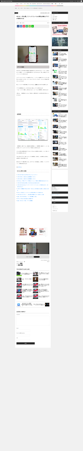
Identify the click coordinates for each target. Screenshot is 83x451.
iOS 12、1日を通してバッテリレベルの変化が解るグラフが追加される (30, 192)
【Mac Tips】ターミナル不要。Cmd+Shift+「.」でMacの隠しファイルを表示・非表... (63, 143)
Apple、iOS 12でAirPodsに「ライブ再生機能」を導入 (27, 196)
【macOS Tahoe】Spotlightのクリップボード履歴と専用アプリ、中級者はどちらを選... (63, 60)
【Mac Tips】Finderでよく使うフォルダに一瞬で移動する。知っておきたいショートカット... (63, 121)
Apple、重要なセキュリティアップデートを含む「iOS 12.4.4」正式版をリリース (44, 274)
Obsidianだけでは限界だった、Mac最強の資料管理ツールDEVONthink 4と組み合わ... (63, 154)
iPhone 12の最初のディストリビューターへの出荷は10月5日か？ (27, 274)
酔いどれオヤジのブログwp (6, 1)
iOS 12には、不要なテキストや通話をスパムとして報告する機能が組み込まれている (32, 180)
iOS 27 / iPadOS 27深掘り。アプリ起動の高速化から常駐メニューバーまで (63, 54)
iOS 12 (21, 263)
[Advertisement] (32, 36)
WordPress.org (55, 210)
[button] (81, 1)
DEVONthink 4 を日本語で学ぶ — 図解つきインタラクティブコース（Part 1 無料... (63, 132)
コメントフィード (55, 208)
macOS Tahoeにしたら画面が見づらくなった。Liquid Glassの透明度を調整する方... (63, 116)
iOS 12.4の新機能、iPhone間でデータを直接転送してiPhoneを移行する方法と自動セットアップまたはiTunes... (27, 291)
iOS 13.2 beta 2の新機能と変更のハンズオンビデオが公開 (44, 279)
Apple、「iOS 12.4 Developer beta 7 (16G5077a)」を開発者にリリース (27, 296)
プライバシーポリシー (56, 194)
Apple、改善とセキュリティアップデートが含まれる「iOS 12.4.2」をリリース (27, 285)
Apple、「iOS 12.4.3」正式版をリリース (27, 279)
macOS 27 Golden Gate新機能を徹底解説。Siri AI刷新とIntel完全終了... (63, 89)
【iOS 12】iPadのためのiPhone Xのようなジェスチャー (27, 174)
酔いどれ (18, 261)
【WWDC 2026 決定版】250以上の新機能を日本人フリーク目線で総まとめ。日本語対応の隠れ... (63, 66)
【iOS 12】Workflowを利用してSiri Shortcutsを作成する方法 (28, 182)
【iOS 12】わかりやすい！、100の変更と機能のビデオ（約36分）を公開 (30, 194)
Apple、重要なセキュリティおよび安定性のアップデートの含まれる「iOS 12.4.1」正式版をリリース (44, 285)
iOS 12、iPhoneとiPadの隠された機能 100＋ (25, 198)
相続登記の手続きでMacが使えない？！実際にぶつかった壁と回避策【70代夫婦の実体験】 (63, 165)
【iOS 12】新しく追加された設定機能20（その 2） (26, 178)
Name (17, 328)
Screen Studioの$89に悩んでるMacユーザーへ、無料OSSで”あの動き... (63, 138)
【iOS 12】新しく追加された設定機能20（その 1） (26, 176)
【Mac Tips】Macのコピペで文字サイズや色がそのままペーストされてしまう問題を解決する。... (63, 94)
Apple (19, 275)
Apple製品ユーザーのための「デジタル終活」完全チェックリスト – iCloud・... (63, 160)
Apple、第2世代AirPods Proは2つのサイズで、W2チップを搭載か (63, 100)
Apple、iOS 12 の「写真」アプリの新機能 (25, 200)
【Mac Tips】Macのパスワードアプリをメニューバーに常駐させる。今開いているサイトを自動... (63, 78)
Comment (18, 314)
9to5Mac (19, 167)
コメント (22, 261)
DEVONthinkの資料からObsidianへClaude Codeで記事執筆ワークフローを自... (63, 149)
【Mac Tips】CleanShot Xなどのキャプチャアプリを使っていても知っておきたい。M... (63, 106)
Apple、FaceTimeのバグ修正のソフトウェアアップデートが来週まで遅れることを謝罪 (63, 72)
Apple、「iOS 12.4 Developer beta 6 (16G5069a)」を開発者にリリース (44, 296)
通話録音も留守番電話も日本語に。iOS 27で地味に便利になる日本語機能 (63, 83)
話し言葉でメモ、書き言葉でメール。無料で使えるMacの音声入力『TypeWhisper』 (63, 127)
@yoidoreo (31, 256)
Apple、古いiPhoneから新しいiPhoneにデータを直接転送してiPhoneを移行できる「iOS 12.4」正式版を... (44, 291)
